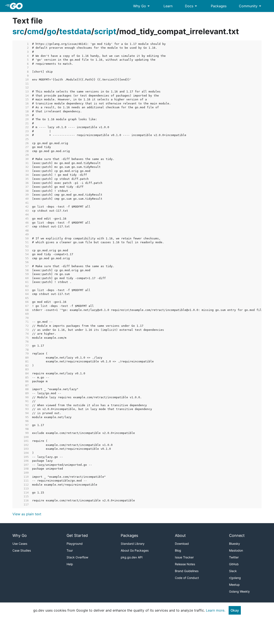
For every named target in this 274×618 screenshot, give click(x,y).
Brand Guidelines (186, 571)
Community (251, 6)
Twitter (234, 557)
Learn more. (215, 610)
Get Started (77, 535)
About (180, 535)
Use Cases (19, 543)
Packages (218, 6)
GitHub (234, 564)
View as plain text (26, 514)
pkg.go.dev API (132, 557)
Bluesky (234, 543)
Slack (233, 571)
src (18, 31)
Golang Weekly (239, 591)
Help (70, 564)
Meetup (234, 584)
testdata (75, 31)
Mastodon (236, 550)
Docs (191, 6)
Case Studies (21, 550)
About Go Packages (135, 550)
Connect (237, 535)
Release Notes (185, 564)
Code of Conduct (187, 578)
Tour (70, 550)
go (51, 31)
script (105, 31)
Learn (168, 6)
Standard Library (132, 543)
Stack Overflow (77, 557)
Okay (235, 610)
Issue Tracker (184, 557)
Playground (75, 543)
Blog (178, 550)
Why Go (142, 6)
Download (182, 543)
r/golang (235, 578)
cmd (35, 31)
